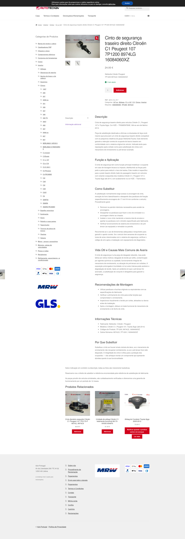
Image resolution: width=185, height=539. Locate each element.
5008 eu (45, 132)
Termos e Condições (51, 16)
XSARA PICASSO (49, 207)
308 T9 (45, 118)
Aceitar (127, 3)
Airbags (122, 102)
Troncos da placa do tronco (47, 229)
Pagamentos (73, 476)
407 (44, 129)
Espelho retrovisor (47, 210)
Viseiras (43, 234)
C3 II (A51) (46, 167)
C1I (133, 102)
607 (44, 136)
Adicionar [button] (77, 431)
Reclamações (73, 513)
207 (44, 96)
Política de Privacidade (57, 527)
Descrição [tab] (69, 118)
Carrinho (71, 509)
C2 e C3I (46, 163)
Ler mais (137, 436)
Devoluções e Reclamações (73, 16)
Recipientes (42, 254)
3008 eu (45, 100)
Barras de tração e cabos (47, 44)
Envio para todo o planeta (77, 480)
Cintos (52, 25)
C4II (44, 181)
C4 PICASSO (47, 174)
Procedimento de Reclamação (74, 470)
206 (44, 93)
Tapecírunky (44, 225)
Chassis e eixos (44, 51)
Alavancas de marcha (48, 72)
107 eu (115, 102)
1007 (44, 89)
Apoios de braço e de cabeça (48, 77)
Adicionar (120, 90)
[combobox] (137, 8)
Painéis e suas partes (48, 221)
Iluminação (44, 214)
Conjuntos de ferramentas (47, 58)
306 (44, 107)
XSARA (45, 203)
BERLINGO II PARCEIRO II (51, 148)
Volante (43, 238)
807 (44, 140)
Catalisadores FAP (44, 47)
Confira (71, 505)
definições (111, 4)
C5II (44, 189)
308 (44, 114)
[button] (96, 38)
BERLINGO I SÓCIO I (50, 143)
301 (44, 103)
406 (44, 125)
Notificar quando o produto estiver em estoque (137, 430)
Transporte (92, 16)
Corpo (40, 62)
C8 (44, 196)
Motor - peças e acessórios (48, 241)
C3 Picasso (47, 171)
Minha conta (72, 501)
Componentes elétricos (46, 54)
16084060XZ (116, 105)
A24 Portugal (42, 527)
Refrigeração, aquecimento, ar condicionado (49, 259)
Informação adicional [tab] (73, 124)
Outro (42, 218)
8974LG (130, 105)
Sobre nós (72, 465)
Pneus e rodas (43, 251)
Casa (38, 16)
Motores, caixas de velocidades (45, 246)
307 (44, 111)
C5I (44, 185)
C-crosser (46, 153)
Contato (71, 492)
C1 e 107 (59, 25)
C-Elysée (46, 156)
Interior (45, 25)
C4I (44, 178)
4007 (44, 122)
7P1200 (124, 105)
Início (40, 25)
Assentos (43, 82)
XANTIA (45, 200)
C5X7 (45, 192)
